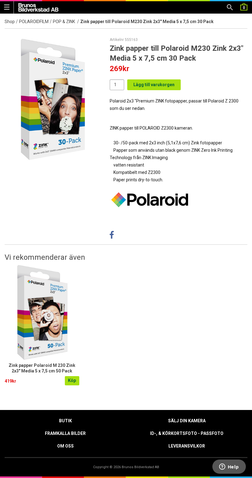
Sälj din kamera (187, 420)
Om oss (65, 446)
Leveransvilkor (186, 446)
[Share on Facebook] (112, 236)
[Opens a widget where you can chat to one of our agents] (229, 467)
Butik (65, 420)
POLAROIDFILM (34, 21)
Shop (10, 21)
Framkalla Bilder (65, 433)
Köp (72, 380)
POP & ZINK (64, 21)
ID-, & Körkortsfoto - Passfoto (186, 433)
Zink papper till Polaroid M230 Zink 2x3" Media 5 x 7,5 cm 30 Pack (147, 21)
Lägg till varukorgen (154, 84)
